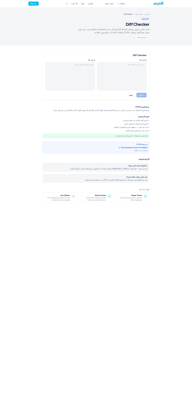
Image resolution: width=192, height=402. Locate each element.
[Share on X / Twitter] (133, 37)
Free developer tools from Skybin (134, 147)
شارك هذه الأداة (141, 37)
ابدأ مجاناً (33, 3)
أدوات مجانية (109, 3)
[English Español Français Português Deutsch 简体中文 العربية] (72, 4)
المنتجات (122, 3)
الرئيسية (147, 14)
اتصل (82, 3)
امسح (131, 95)
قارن (140, 95)
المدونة (90, 3)
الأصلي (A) (143, 60)
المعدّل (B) (91, 60)
